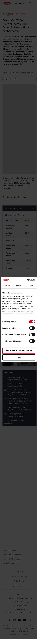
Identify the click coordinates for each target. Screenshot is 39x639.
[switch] (32, 328)
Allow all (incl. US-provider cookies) (19, 350)
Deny (19, 357)
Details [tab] (18, 285)
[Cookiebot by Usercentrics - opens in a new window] (26, 279)
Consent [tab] (7, 285)
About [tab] (30, 285)
